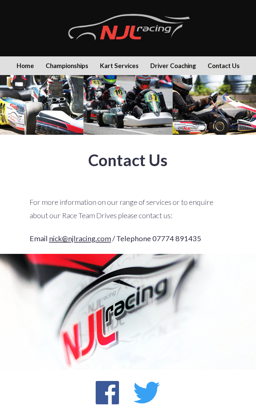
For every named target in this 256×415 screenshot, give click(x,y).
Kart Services (119, 65)
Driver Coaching (173, 65)
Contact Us (224, 65)
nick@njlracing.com (80, 238)
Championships (67, 65)
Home (25, 65)
